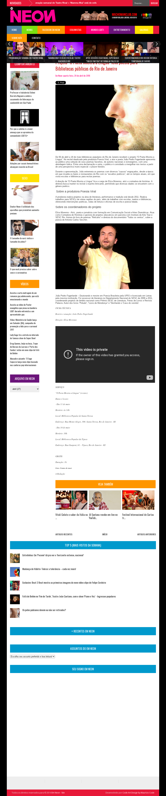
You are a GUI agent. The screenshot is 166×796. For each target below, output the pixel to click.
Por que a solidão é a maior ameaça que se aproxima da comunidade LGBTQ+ (21, 132)
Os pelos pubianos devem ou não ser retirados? (44, 610)
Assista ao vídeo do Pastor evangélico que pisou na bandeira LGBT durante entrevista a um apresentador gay (23, 309)
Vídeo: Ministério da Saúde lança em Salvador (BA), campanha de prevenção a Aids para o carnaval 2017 (23, 324)
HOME (14, 29)
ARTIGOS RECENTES (63, 534)
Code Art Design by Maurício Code (138, 792)
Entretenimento (122, 29)
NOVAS (30, 29)
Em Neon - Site (58, 792)
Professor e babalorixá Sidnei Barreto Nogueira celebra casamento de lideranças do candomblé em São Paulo (22, 97)
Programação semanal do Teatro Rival (39, 3)
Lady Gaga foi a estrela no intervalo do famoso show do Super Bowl (24, 336)
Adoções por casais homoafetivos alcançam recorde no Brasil (24, 165)
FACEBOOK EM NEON (51, 29)
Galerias (144, 29)
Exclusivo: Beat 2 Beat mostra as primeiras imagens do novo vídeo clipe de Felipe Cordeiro (64, 582)
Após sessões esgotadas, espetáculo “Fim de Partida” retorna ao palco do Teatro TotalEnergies (102, 60)
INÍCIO (104, 534)
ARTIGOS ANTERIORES (146, 534)
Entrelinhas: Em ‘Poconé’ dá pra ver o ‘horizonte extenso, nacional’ (53, 555)
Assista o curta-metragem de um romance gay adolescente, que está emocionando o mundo (24, 296)
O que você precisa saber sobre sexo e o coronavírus (23, 270)
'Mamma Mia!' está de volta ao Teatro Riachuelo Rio (86, 3)
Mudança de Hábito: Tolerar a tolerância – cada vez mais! (49, 569)
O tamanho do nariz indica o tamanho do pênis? (21, 239)
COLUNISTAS (75, 29)
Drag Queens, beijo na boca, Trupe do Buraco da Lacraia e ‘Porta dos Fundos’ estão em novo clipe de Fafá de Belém (24, 348)
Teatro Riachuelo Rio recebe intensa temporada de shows (141, 59)
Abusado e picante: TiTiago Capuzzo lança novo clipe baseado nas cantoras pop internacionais (24, 362)
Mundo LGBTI (97, 29)
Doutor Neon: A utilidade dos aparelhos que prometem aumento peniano (24, 210)
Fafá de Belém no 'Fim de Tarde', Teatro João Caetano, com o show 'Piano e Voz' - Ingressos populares (69, 596)
